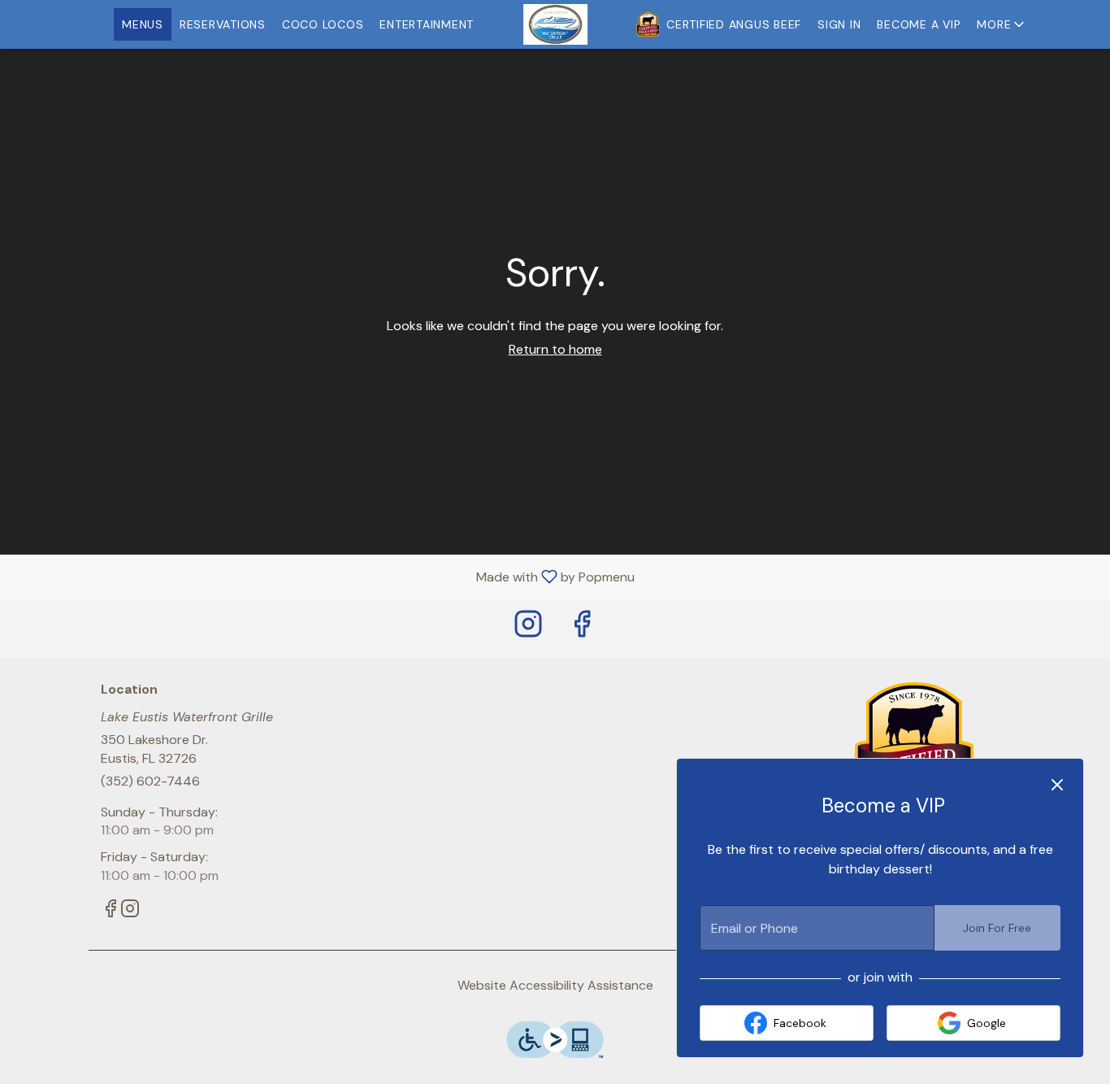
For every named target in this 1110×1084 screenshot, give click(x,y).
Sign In (839, 24)
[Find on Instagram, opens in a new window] (528, 628)
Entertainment (426, 24)
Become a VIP (918, 24)
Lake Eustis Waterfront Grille (914, 743)
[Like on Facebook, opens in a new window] (581, 628)
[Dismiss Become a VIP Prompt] (1057, 784)
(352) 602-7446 (150, 781)
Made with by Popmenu (323, 576)
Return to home (555, 349)
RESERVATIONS (223, 24)
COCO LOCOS (323, 24)
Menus (142, 24)
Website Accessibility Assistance (555, 985)
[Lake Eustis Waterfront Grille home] (555, 24)
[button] (1002, 24)
